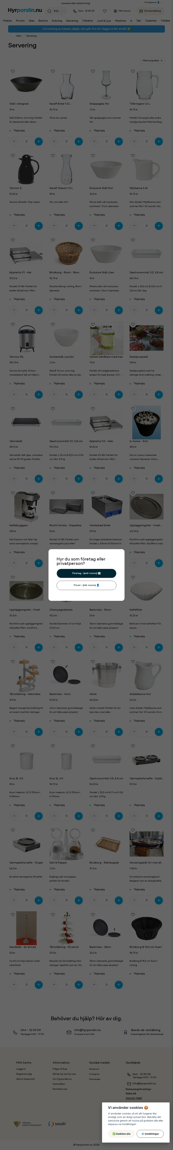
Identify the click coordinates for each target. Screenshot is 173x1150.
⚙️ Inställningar (150, 1133)
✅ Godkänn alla (121, 1133)
